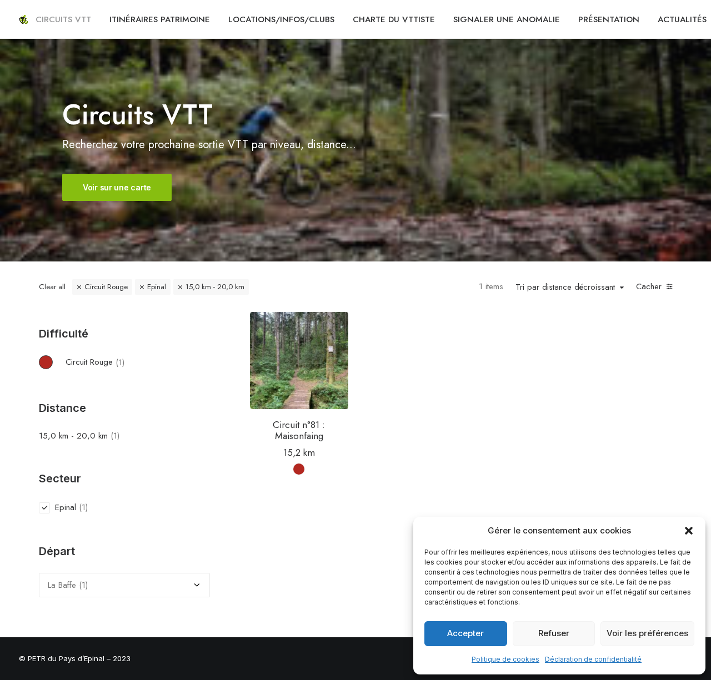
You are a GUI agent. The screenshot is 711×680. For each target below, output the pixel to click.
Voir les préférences (647, 633)
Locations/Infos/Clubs (281, 19)
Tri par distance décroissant (565, 287)
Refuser (553, 633)
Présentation (608, 19)
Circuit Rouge (106, 286)
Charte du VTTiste (394, 19)
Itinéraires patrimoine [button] (159, 19)
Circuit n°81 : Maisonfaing (299, 430)
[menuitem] (63, 19)
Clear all (52, 286)
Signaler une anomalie (506, 19)
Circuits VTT (63, 19)
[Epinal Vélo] (23, 19)
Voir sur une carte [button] (117, 187)
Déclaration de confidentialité (593, 659)
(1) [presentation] (120, 362)
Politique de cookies (505, 659)
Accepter (465, 633)
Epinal (156, 286)
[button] (688, 530)
